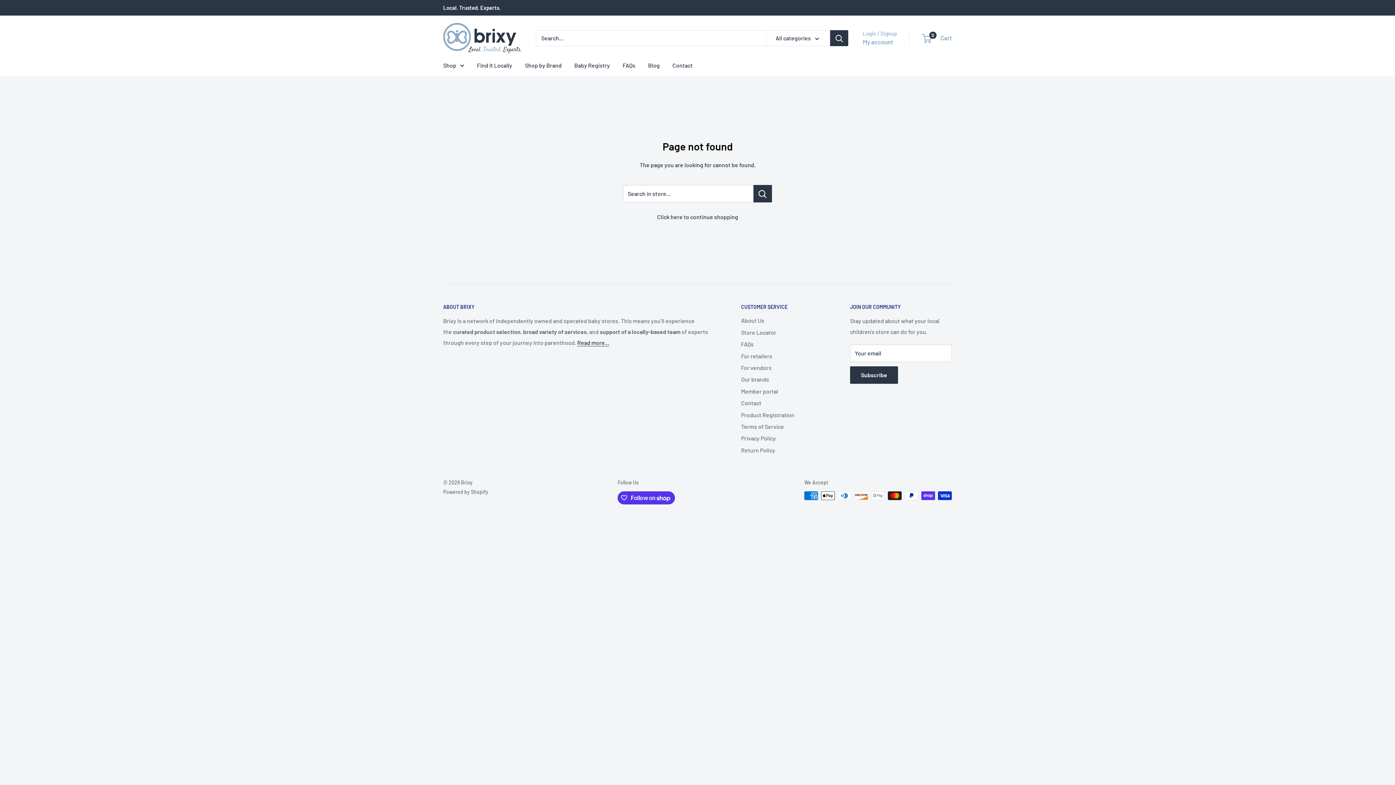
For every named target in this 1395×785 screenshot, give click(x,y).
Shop (449, 65)
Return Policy (758, 450)
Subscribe (874, 374)
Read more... (593, 342)
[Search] (839, 38)
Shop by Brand (543, 65)
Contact (682, 65)
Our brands (755, 379)
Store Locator (758, 332)
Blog (654, 65)
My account (878, 41)
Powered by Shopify (465, 492)
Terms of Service (762, 426)
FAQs (629, 65)
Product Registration (767, 414)
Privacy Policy (758, 438)
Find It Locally (494, 65)
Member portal (759, 391)
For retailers (756, 356)
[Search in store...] (762, 193)
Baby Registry (592, 65)
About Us (752, 320)
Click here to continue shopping (697, 216)
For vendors (756, 367)
